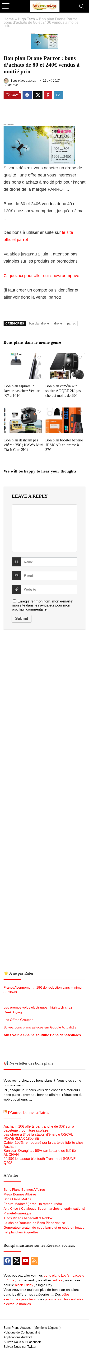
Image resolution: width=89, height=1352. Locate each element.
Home (9, 19)
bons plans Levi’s (57, 1275)
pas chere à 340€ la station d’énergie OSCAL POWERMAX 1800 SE (38, 1136)
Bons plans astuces (23, 80)
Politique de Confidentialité (22, 1332)
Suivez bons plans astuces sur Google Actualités (40, 1027)
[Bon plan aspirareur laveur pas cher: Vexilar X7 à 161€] (24, 356)
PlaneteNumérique (18, 1213)
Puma (9, 1280)
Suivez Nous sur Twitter (20, 1346)
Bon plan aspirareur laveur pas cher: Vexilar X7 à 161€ (21, 391)
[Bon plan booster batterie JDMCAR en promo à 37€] (65, 411)
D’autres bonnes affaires (28, 1112)
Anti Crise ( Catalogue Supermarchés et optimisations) (44, 1208)
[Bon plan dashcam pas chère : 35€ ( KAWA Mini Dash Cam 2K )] (24, 411)
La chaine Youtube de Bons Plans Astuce (34, 1223)
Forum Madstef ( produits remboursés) (33, 1204)
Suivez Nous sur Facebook (22, 1342)
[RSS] (34, 1261)
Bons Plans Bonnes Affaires (24, 1189)
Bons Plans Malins (17, 1199)
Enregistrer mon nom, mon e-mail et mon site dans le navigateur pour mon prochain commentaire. (42, 605)
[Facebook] (7, 1261)
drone (58, 323)
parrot (71, 323)
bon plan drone (39, 323)
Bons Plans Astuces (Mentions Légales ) (32, 1327)
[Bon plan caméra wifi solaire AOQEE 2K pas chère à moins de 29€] (65, 356)
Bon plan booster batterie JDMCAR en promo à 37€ (64, 445)
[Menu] (5, 6)
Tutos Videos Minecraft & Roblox (28, 1218)
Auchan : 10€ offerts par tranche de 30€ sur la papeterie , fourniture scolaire (39, 1128)
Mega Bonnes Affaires (20, 1194)
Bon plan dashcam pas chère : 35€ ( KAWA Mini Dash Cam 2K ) (23, 445)
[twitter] (16, 1261)
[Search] (81, 6)
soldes (57, 1280)
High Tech (26, 19)
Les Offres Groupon (19, 1020)
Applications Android (18, 1337)
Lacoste (78, 1275)
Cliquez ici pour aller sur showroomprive (41, 275)
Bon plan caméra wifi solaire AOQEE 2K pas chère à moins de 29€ (63, 391)
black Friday (24, 1285)
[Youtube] (25, 1261)
